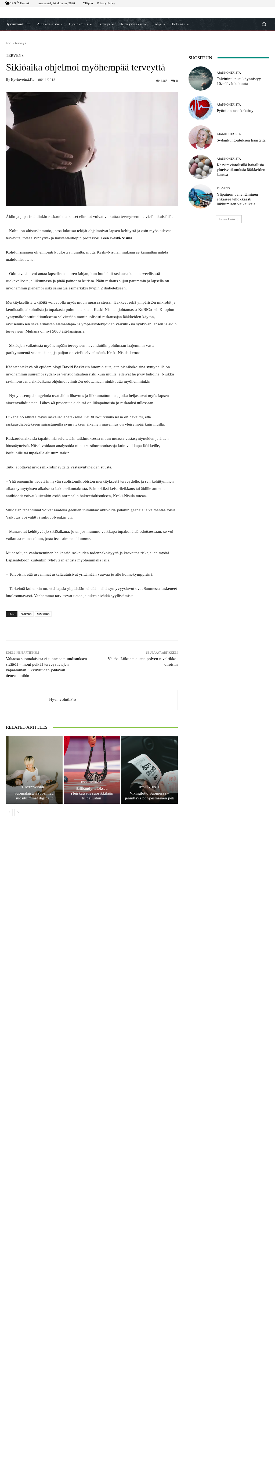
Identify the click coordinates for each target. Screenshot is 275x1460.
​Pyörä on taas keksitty (235, 111)
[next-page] (18, 812)
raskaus (26, 614)
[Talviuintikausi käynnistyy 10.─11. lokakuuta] (201, 78)
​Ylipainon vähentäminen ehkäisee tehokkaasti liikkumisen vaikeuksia (237, 199)
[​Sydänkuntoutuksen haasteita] (201, 137)
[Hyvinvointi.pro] (28, 700)
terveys (20, 43)
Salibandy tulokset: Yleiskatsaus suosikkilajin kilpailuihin (91, 793)
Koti (9, 43)
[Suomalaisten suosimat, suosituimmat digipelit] (34, 770)
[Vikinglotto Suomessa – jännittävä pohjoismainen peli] (149, 770)
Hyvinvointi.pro (23, 79)
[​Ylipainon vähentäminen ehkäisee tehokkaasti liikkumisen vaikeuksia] (201, 196)
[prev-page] (9, 812)
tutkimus (43, 614)
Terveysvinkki (33, 787)
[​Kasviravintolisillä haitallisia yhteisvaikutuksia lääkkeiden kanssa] (201, 167)
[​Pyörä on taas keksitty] (201, 108)
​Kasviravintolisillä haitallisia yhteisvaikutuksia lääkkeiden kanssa (241, 170)
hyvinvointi (91, 782)
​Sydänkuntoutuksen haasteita (241, 140)
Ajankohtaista (229, 72)
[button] (264, 24)
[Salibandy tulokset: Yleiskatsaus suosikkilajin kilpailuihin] (92, 770)
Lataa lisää (227, 219)
